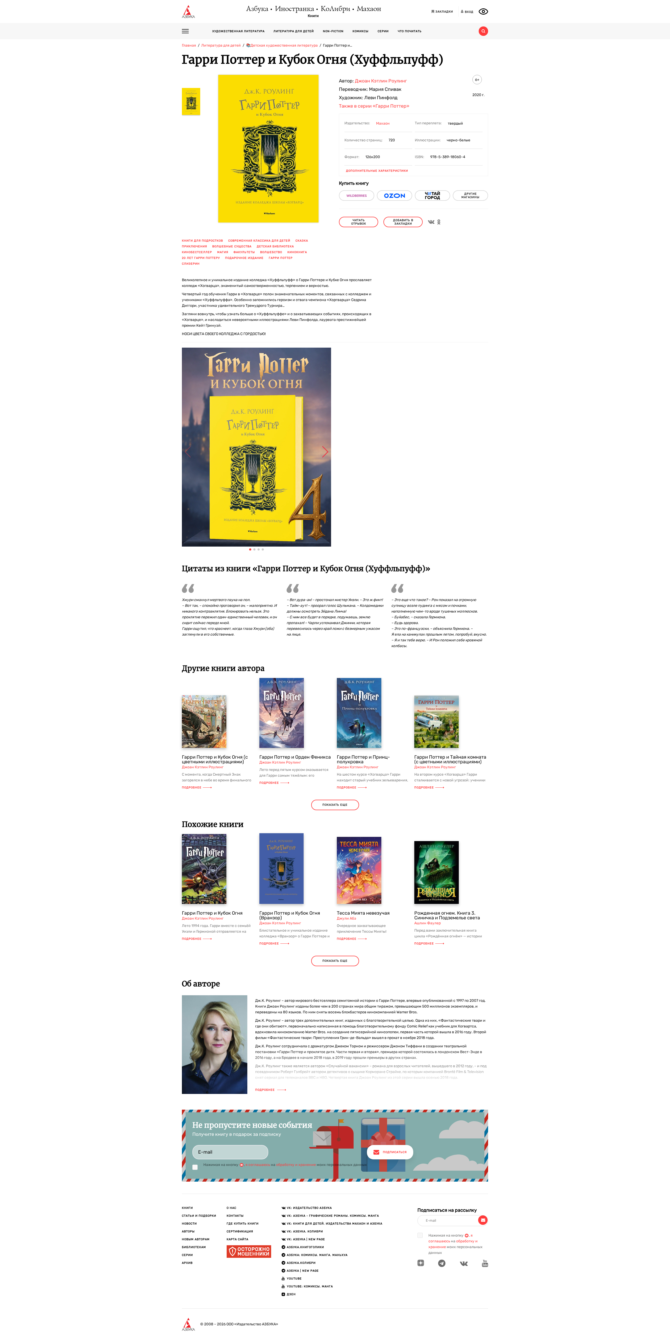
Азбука (257, 9)
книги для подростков (202, 240)
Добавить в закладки (403, 222)
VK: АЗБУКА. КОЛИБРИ (305, 1231)
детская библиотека (275, 246)
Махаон (368, 9)
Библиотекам (194, 1247)
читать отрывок (358, 222)
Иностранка (294, 9)
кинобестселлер (197, 252)
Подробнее (192, 787)
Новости (189, 1223)
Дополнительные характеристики (377, 171)
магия (222, 252)
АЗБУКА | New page (303, 1270)
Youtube (294, 1278)
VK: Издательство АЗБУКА (309, 1208)
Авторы (188, 1231)
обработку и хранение (296, 1165)
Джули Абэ (346, 918)
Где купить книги (243, 1223)
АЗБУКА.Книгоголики (305, 1247)
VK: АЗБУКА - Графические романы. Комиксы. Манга (333, 1215)
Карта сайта (237, 1239)
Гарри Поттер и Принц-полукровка (363, 759)
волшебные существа (232, 246)
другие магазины (470, 195)
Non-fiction (333, 31)
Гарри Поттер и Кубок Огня (212, 913)
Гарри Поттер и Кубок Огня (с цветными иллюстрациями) (215, 759)
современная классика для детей (259, 240)
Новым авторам (196, 1239)
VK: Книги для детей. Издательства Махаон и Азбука (334, 1223)
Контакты (235, 1215)
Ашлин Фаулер (427, 923)
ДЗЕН (291, 1294)
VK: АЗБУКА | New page (306, 1239)
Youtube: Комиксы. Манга (310, 1286)
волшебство (271, 252)
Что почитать (410, 31)
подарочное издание (244, 258)
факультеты (244, 252)
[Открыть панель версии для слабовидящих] (483, 11)
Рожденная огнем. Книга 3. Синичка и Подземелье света (447, 915)
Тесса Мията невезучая (363, 913)
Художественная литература (238, 31)
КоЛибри (335, 9)
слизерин (191, 263)
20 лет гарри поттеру (201, 258)
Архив (187, 1263)
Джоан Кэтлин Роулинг (381, 81)
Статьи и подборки (199, 1215)
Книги (313, 16)
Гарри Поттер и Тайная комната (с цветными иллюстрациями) (450, 759)
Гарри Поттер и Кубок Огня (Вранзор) (289, 915)
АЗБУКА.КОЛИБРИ (301, 1263)
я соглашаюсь (257, 1165)
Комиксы (360, 31)
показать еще (335, 805)
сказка (301, 240)
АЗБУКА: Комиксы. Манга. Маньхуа (317, 1255)
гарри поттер (281, 258)
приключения (194, 246)
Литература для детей (293, 31)
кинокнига (297, 252)
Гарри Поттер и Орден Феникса (295, 757)
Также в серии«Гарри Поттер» (374, 106)
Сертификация (240, 1231)
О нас (231, 1208)
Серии (383, 31)
